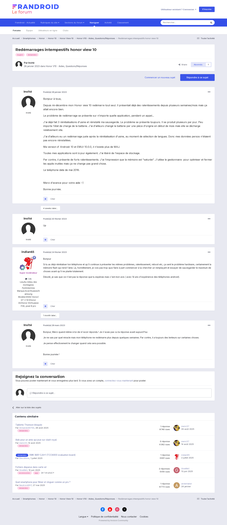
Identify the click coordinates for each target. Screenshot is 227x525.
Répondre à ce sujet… (43, 393)
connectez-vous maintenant (119, 380)
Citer (52, 199)
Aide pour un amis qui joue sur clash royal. (36, 440)
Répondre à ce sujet (197, 77)
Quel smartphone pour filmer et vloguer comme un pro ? (42, 482)
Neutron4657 (25, 485)
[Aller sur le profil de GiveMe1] (177, 470)
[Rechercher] (211, 22)
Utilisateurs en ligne (47, 30)
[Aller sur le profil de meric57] (177, 428)
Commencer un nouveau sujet (160, 77)
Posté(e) (55, 92)
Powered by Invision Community (113, 520)
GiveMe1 (23, 470)
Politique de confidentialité (104, 516)
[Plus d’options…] (209, 92)
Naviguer (94, 22)
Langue (83, 516)
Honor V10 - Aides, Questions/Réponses (66, 66)
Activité (108, 22)
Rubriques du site (49, 22)
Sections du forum (74, 22)
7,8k (29, 279)
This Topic (199, 22)
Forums (17, 30)
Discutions (24, 458)
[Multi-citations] (45, 199)
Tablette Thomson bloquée (28, 425)
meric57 (185, 426)
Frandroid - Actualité (25, 22)
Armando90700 (26, 428)
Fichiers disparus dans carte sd (30, 467)
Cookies (144, 516)
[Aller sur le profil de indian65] (28, 263)
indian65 (27, 252)
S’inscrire (206, 9)
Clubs (65, 30)
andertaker (186, 483)
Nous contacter (129, 516)
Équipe (29, 30)
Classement (123, 22)
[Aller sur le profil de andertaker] (177, 485)
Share (183, 64)
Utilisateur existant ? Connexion (178, 9)
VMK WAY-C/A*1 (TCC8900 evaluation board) (52, 455)
